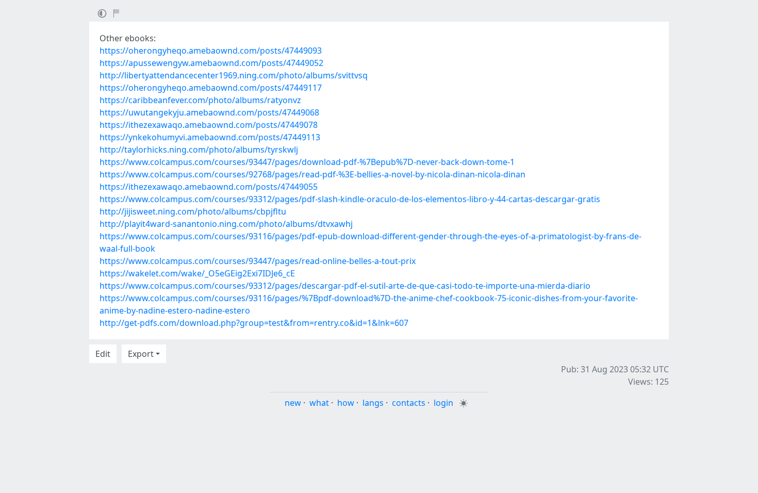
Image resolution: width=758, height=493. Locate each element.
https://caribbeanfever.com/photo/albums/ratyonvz (200, 100)
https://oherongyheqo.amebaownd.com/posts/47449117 (211, 87)
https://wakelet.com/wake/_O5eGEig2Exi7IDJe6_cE (197, 273)
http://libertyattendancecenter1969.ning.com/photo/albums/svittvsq (234, 75)
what (319, 402)
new (293, 402)
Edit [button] (102, 353)
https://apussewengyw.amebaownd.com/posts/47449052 (211, 63)
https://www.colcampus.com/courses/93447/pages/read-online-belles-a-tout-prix (258, 261)
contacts (408, 402)
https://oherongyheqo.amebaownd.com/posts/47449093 (211, 50)
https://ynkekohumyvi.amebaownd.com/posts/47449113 (210, 137)
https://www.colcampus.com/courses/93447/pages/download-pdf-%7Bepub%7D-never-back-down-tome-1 (307, 162)
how (345, 402)
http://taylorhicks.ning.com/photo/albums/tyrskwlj (199, 149)
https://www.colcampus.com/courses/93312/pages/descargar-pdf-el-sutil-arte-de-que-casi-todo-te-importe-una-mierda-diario (345, 285)
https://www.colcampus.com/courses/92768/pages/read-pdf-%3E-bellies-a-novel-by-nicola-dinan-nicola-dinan (312, 174)
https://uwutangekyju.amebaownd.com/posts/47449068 (209, 112)
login (443, 402)
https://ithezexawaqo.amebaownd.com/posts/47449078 (209, 124)
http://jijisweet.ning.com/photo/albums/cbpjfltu (193, 211)
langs (373, 402)
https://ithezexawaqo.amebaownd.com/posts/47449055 (209, 186)
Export (141, 353)
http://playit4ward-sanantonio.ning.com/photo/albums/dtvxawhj (226, 223)
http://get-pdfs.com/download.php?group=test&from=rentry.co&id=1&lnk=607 (254, 322)
